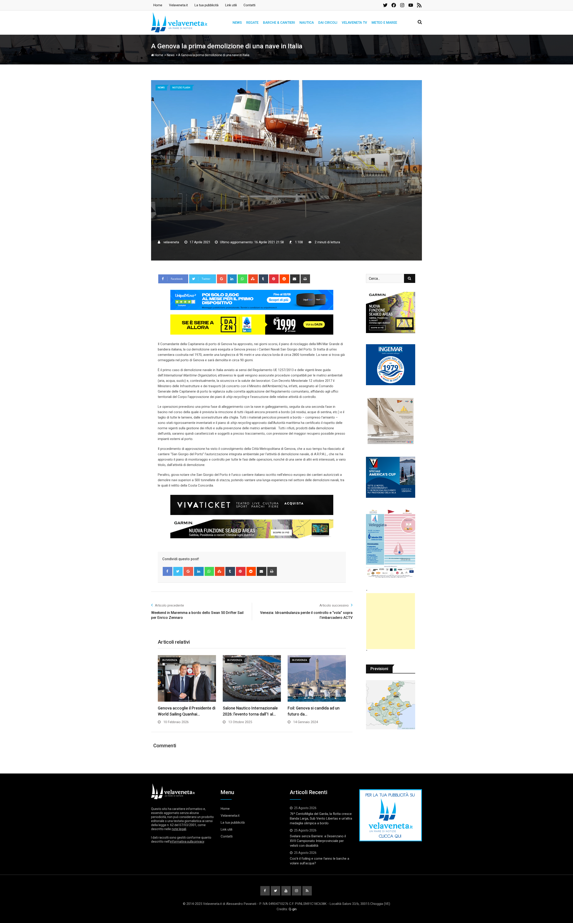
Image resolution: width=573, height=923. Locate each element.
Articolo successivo (334, 605)
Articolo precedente (169, 605)
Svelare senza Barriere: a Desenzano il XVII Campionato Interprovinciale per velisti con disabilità (318, 841)
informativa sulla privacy (187, 841)
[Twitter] (178, 571)
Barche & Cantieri (279, 23)
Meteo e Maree (384, 23)
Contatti (249, 5)
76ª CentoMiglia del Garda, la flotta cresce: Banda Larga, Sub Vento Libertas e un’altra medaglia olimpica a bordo (321, 818)
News (237, 23)
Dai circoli (327, 23)
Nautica (306, 23)
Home (157, 5)
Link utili (231, 5)
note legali (179, 829)
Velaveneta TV (354, 23)
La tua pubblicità (206, 5)
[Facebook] (167, 571)
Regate (252, 23)
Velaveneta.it (178, 5)
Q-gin (293, 909)
